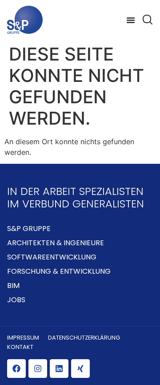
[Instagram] (37, 368)
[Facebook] (16, 368)
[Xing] (80, 368)
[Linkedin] (59, 368)
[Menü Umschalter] (130, 20)
